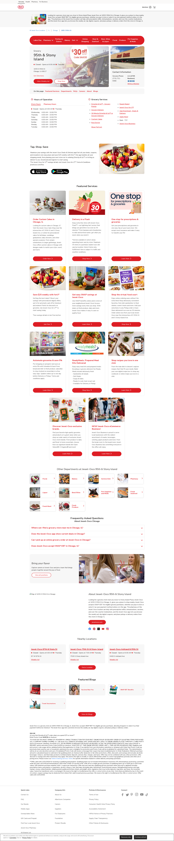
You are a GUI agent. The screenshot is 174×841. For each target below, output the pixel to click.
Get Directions (39, 76)
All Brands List (26, 833)
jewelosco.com (99, 622)
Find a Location (89, 667)
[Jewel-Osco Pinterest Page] (132, 795)
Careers (57, 804)
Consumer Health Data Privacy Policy (102, 804)
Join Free (53, 324)
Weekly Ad (35, 660)
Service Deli (106, 479)
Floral (48, 479)
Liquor (48, 492)
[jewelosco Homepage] (21, 7)
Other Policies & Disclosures (98, 823)
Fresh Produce (77, 506)
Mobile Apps (25, 809)
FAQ (22, 799)
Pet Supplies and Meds (106, 492)
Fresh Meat (48, 506)
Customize (12, 838)
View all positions (43, 575)
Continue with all (140, 837)
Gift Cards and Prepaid (28, 818)
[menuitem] (37, 40)
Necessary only (126, 837)
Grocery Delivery (97, 110)
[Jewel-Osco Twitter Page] (127, 795)
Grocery (21, 2)
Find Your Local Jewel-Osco (30, 823)
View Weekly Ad (43, 81)
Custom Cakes (96, 119)
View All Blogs (89, 714)
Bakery (77, 479)
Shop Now (61, 81)
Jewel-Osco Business (127, 124)
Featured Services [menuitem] (52, 91)
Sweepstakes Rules (28, 814)
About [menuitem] (89, 91)
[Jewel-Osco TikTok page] (147, 795)
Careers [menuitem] (82, 91)
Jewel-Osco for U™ (127, 107)
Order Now (53, 258)
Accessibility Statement (97, 809)
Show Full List (96, 127)
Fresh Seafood (136, 492)
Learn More (131, 258)
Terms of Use (93, 795)
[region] (87, 837)
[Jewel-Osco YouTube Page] (142, 795)
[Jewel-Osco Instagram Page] (137, 795)
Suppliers (58, 809)
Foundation (59, 818)
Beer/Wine (77, 492)
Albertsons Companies (62, 799)
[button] (146, 7)
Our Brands (24, 804)
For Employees (60, 814)
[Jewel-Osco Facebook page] (123, 795)
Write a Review (133, 84)
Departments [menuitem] (66, 91)
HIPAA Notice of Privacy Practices (101, 814)
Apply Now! (124, 117)
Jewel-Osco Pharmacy (28, 828)
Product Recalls (60, 823)
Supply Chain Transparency (98, 818)
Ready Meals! (124, 104)
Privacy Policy (93, 799)
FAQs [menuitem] (75, 91)
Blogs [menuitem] (95, 91)
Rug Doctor (95, 123)
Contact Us (24, 795)
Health (28, 2)
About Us (58, 795)
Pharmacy (35, 2)
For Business (43, 2)
